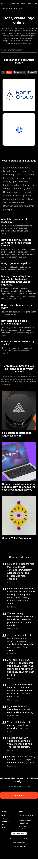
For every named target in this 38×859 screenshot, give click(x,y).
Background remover (25, 820)
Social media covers (25, 829)
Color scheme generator (26, 815)
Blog (2, 824)
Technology (18, 72)
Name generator (24, 818)
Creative (31, 72)
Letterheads (22, 826)
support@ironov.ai (19, 846)
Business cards (23, 823)
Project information (19, 842)
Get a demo (19, 795)
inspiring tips (12, 376)
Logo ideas (4, 818)
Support (3, 827)
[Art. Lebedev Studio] (19, 834)
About (3, 815)
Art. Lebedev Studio (22, 839)
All (3, 72)
